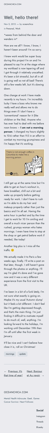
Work (17, 28)
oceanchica (28, 24)
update (22, 353)
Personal (10, 28)
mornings (10, 353)
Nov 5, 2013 (10, 24)
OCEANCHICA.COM (12, 4)
